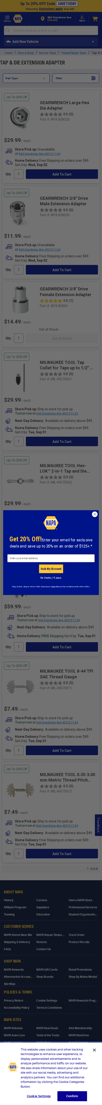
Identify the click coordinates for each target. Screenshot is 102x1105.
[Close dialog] (95, 514)
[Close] (94, 1050)
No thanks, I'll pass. (51, 577)
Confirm (72, 1096)
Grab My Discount (51, 568)
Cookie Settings (39, 1096)
